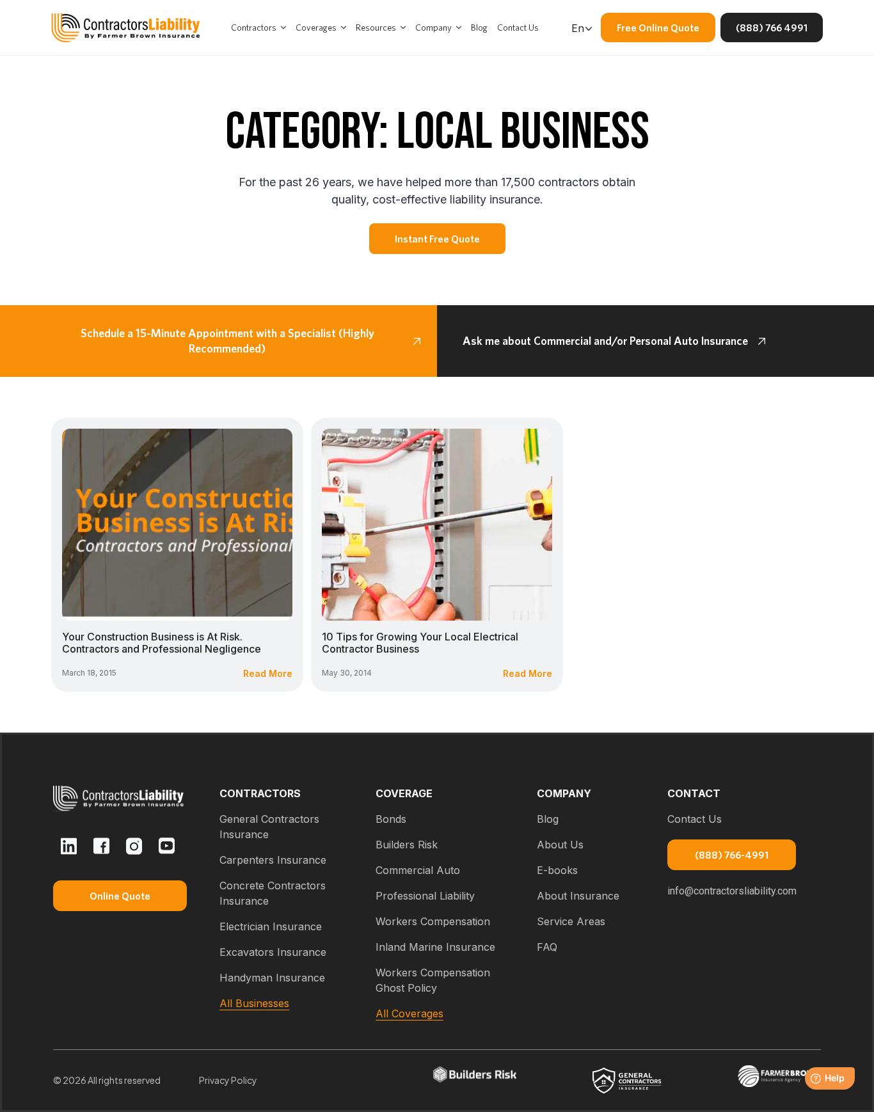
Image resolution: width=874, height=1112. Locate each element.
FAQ (547, 947)
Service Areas (571, 921)
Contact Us (694, 819)
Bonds (391, 819)
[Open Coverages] (343, 28)
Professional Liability (425, 895)
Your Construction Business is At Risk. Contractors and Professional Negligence (161, 642)
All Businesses (254, 1003)
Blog (548, 819)
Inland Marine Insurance (435, 947)
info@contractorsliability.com (732, 891)
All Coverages (409, 1013)
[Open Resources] (403, 28)
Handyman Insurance (272, 977)
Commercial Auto (418, 870)
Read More (267, 673)
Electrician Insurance (270, 926)
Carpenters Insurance (272, 860)
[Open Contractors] (283, 28)
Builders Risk (407, 844)
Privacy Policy (228, 1080)
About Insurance (578, 895)
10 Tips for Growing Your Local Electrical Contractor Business (420, 642)
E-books (557, 870)
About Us (560, 844)
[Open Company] (458, 28)
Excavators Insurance (272, 952)
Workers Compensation (433, 921)
